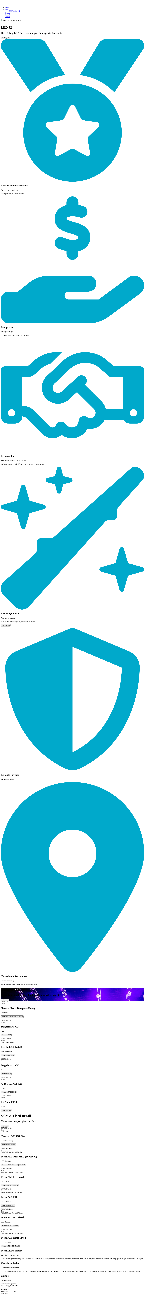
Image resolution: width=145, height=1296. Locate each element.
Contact (7, 17)
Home (7, 7)
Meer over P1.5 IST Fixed (10, 1226)
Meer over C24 (6, 1035)
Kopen (7, 13)
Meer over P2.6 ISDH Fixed (10, 1246)
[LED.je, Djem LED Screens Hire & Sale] (6, 4)
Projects (7, 15)
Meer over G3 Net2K (8, 1055)
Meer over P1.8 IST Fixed (10, 1185)
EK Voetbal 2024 (15, 11)
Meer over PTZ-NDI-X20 (9, 1092)
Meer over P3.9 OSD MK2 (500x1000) (13, 1165)
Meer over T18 (6, 1110)
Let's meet (5, 1000)
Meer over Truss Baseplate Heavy (12, 1016)
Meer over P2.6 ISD (8, 1205)
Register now (6, 625)
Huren (7, 9)
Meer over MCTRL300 (8, 1144)
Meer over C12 (6, 1073)
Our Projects (5, 38)
